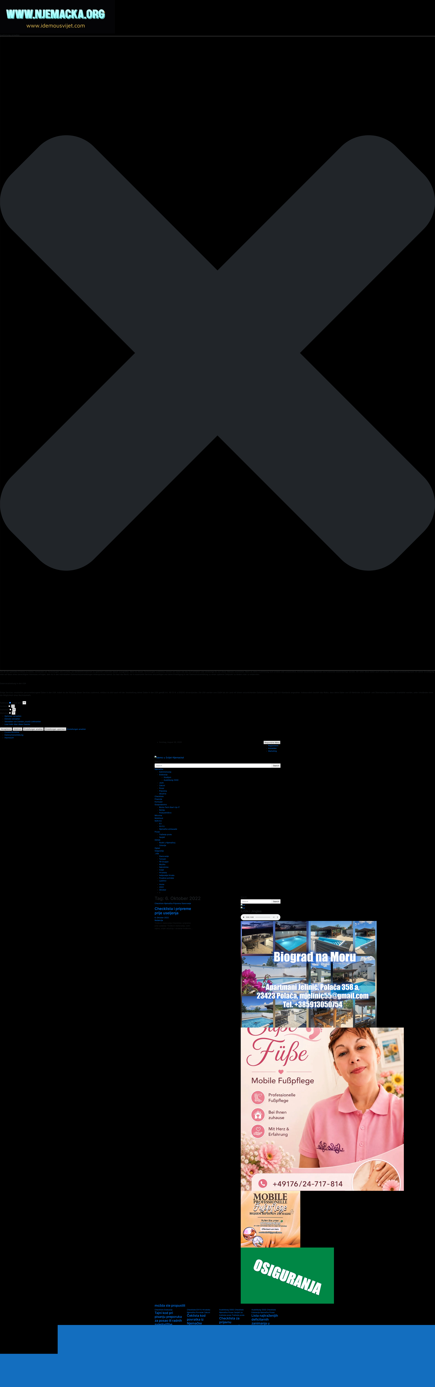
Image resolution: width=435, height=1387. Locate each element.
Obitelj (157, 840)
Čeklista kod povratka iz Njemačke (196, 1319)
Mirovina (158, 815)
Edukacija (163, 774)
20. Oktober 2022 (227, 1338)
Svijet (161, 870)
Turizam (162, 859)
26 (258, 1363)
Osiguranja (159, 851)
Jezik (161, 783)
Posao (157, 832)
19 (258, 1360)
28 (263, 1363)
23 (268, 1360)
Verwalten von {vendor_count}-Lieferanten (23, 721)
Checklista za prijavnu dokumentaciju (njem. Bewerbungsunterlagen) (237, 1325)
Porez (161, 788)
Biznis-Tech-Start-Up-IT (169, 807)
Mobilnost (159, 818)
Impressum (9, 737)
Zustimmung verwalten (10, 1385)
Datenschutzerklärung (14, 735)
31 (253, 1366)
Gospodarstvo (161, 804)
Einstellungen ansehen (33, 729)
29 (265, 1363)
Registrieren (273, 745)
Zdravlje (162, 845)
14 (262, 1357)
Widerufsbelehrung (195, 1353)
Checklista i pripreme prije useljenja (173, 910)
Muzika (162, 864)
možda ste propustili (170, 1305)
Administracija (165, 772)
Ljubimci (162, 881)
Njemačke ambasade (168, 829)
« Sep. (254, 1374)
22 (265, 1360)
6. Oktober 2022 (162, 917)
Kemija (162, 810)
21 (262, 1360)
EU (160, 823)
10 (253, 1357)
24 (253, 1363)
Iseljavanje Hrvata (166, 875)
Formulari (159, 802)
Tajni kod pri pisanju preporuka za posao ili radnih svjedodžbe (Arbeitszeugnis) (168, 1320)
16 (267, 1357)
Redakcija (159, 920)
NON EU (158, 821)
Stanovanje (164, 856)
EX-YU (162, 826)
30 (268, 1363)
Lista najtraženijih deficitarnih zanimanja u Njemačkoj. (264, 1321)
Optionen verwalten (13, 716)
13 (260, 1357)
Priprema (163, 791)
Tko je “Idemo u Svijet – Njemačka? (233, 1345)
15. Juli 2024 (192, 1327)
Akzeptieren (6, 729)
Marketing (272, 751)
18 (255, 1360)
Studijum (167, 777)
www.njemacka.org (163, 1356)
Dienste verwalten (12, 719)
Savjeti (162, 837)
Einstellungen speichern (55, 729)
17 (252, 1360)
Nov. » (261, 1374)
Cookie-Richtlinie (12, 732)
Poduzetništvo (165, 813)
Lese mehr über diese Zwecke (17, 724)
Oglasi (157, 848)
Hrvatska (163, 872)
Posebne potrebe (166, 878)
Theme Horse (170, 1379)
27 (260, 1363)
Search (158, 761)
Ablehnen (18, 729)
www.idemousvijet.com (164, 1353)
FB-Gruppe (163, 862)
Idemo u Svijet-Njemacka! (182, 1377)
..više (157, 853)
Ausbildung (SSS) (171, 780)
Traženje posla (165, 834)
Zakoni (162, 785)
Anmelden (272, 748)
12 (258, 1357)
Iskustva (162, 793)
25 (255, 1363)
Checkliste (159, 796)
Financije (158, 799)
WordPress (177, 1382)
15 (265, 1357)
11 (255, 1357)
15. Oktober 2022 (259, 1331)
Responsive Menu (272, 742)
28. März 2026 (161, 1332)
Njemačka (159, 769)
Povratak (200, 1312)
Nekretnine (163, 867)
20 (260, 1360)
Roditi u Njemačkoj (167, 842)
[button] (217, 353)
